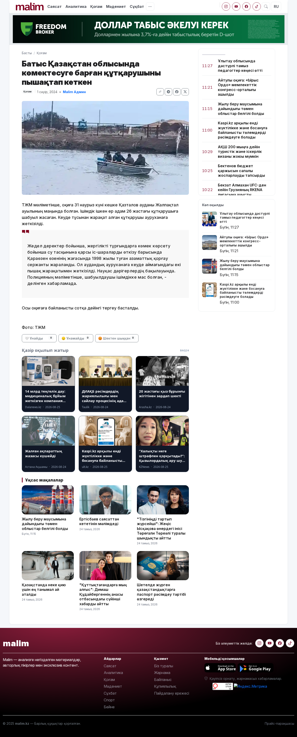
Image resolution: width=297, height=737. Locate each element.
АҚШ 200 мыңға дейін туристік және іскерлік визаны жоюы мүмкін (240, 152)
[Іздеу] (266, 6)
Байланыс (163, 679)
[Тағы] (150, 6)
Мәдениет (116, 6)
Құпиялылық (165, 686)
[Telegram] (168, 91)
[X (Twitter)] (185, 91)
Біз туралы (163, 666)
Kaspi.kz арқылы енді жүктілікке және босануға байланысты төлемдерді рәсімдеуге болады (242, 130)
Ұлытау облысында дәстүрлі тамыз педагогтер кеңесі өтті (240, 66)
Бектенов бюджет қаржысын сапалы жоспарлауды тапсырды (241, 171)
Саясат (54, 6)
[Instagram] (226, 6)
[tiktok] (256, 6)
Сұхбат (110, 693)
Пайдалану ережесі (171, 693)
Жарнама (162, 672)
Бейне (109, 707)
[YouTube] (236, 6)
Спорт (109, 700)
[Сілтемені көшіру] (160, 91)
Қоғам (96, 6)
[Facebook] (246, 6)
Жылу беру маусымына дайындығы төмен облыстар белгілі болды (241, 109)
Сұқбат (137, 6)
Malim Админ (74, 92)
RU (276, 6)
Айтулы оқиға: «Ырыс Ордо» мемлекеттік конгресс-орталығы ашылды (238, 87)
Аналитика (76, 6)
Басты (27, 53)
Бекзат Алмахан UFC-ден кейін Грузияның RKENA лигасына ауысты (242, 190)
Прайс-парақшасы (279, 723)
